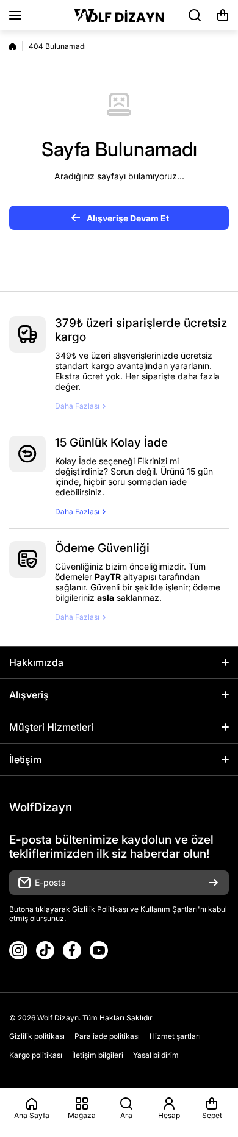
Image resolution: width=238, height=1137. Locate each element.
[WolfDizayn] (119, 15)
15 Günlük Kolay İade (111, 443)
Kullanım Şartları (169, 909)
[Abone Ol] (213, 882)
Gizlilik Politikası (100, 909)
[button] (223, 15)
